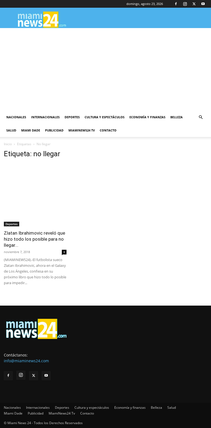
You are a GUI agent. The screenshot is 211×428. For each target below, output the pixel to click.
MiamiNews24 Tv (81, 130)
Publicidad (54, 130)
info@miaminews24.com (26, 360)
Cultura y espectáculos (104, 117)
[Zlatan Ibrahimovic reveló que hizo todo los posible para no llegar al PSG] (35, 195)
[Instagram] (185, 4)
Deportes (72, 117)
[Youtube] (203, 4)
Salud (11, 130)
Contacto (108, 130)
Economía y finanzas (147, 117)
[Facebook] (176, 4)
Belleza (176, 117)
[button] (200, 117)
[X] (194, 4)
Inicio (8, 144)
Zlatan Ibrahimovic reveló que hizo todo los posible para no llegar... (34, 239)
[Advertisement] (105, 69)
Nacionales (16, 117)
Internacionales (45, 117)
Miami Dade (30, 130)
